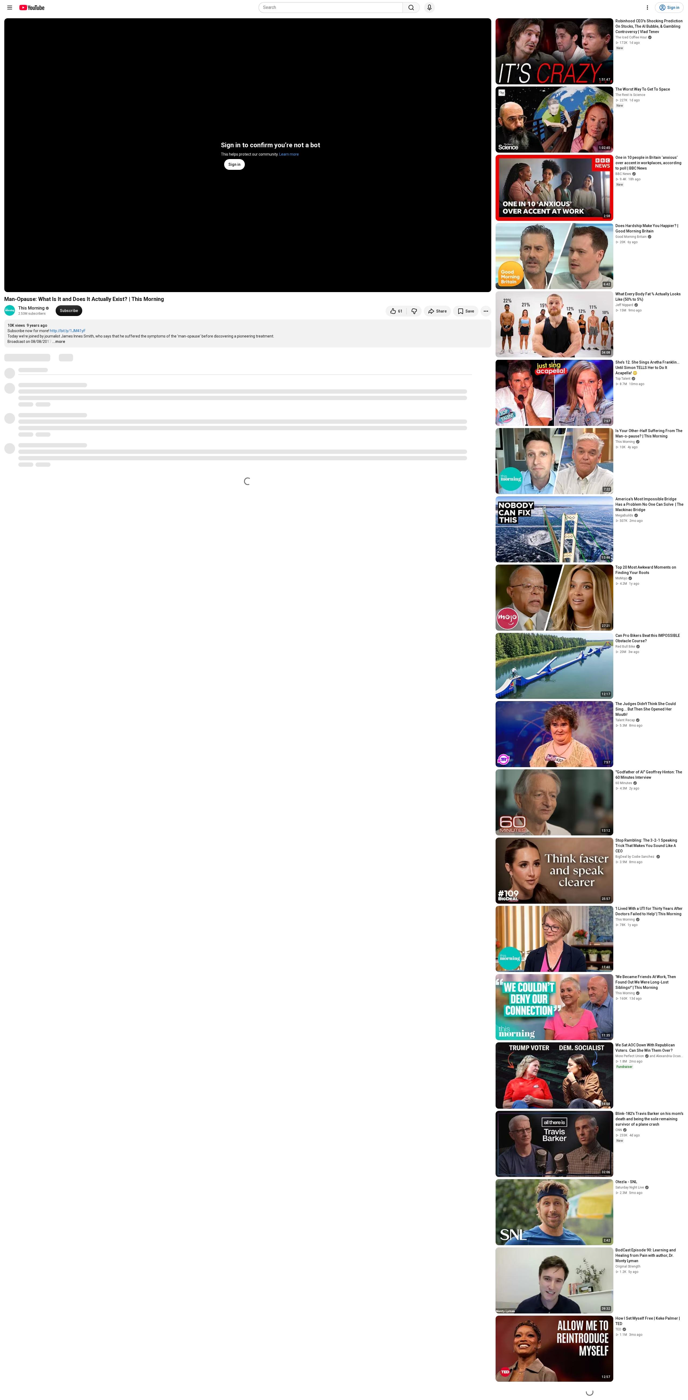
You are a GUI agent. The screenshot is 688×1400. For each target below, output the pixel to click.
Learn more (289, 154)
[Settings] (647, 7)
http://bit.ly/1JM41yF (67, 331)
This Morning (31, 308)
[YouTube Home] (31, 7)
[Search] (411, 7)
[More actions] (486, 311)
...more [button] (58, 341)
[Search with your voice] (429, 7)
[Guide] (9, 7)
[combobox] (332, 7)
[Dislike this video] (414, 311)
